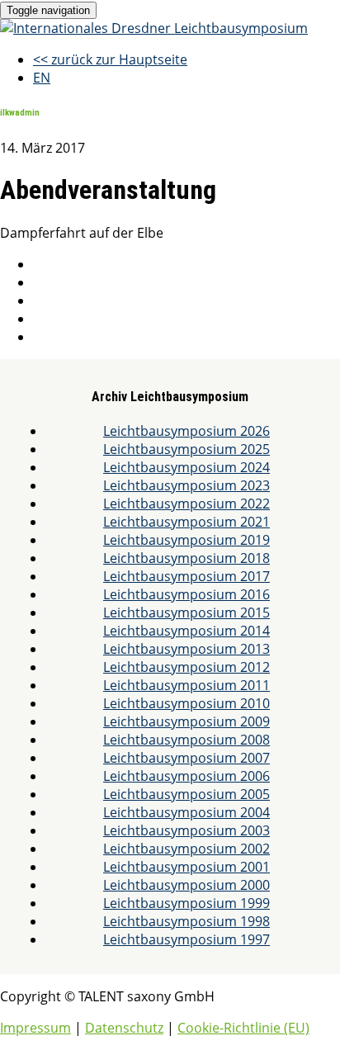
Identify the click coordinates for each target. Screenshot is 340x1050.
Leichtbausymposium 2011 (186, 685)
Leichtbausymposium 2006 (186, 776)
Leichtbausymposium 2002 (186, 849)
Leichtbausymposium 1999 (186, 903)
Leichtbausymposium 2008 (186, 740)
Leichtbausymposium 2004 (186, 812)
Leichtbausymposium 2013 (186, 649)
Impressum (35, 1028)
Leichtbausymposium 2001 (186, 867)
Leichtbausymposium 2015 (186, 612)
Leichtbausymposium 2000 (186, 885)
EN (41, 78)
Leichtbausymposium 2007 (186, 758)
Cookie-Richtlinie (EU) (243, 1028)
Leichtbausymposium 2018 (186, 558)
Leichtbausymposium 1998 (186, 921)
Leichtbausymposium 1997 (186, 939)
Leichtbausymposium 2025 (186, 449)
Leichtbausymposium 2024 (186, 467)
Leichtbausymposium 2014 (186, 631)
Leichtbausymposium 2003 (186, 830)
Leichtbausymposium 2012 (186, 667)
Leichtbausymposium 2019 (186, 540)
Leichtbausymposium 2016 (186, 594)
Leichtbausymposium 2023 (186, 485)
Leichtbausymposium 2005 (186, 794)
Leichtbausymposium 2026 (186, 431)
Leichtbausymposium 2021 (186, 522)
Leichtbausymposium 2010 (186, 703)
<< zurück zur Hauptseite (110, 59)
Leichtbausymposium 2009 (186, 721)
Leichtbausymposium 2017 (186, 576)
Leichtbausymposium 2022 (186, 503)
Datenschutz (124, 1028)
